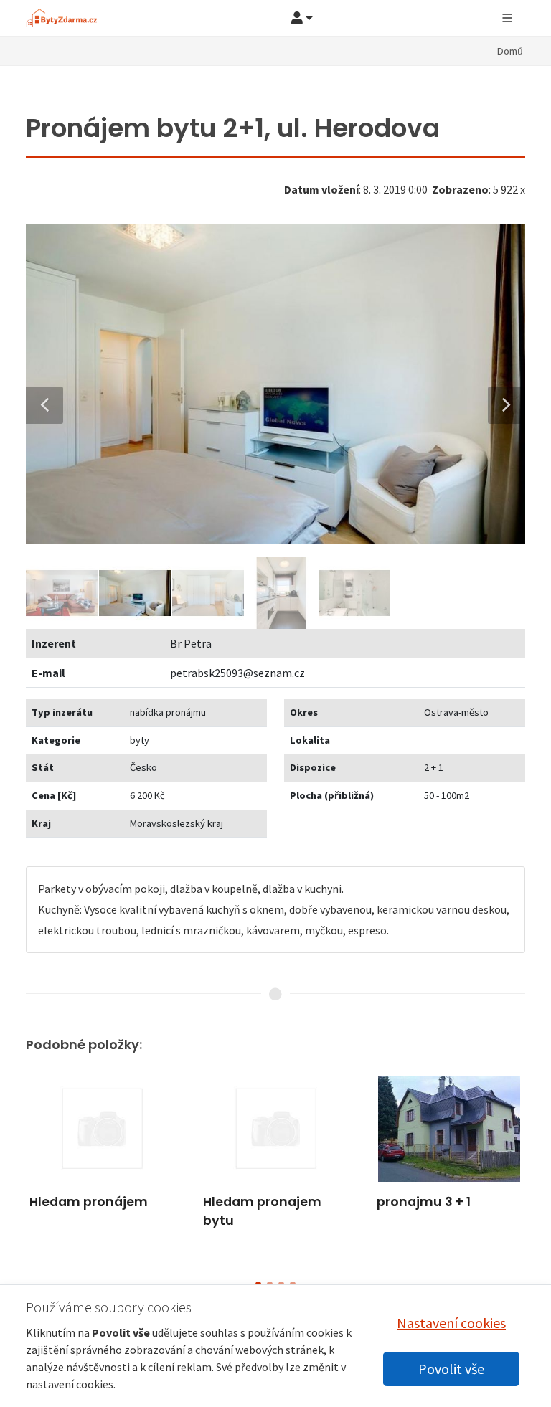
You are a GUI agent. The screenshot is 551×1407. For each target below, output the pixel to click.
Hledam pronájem (88, 1202)
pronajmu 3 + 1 (424, 1202)
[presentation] (13, 1167)
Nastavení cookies (451, 1323)
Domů (510, 50)
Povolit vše (451, 1369)
